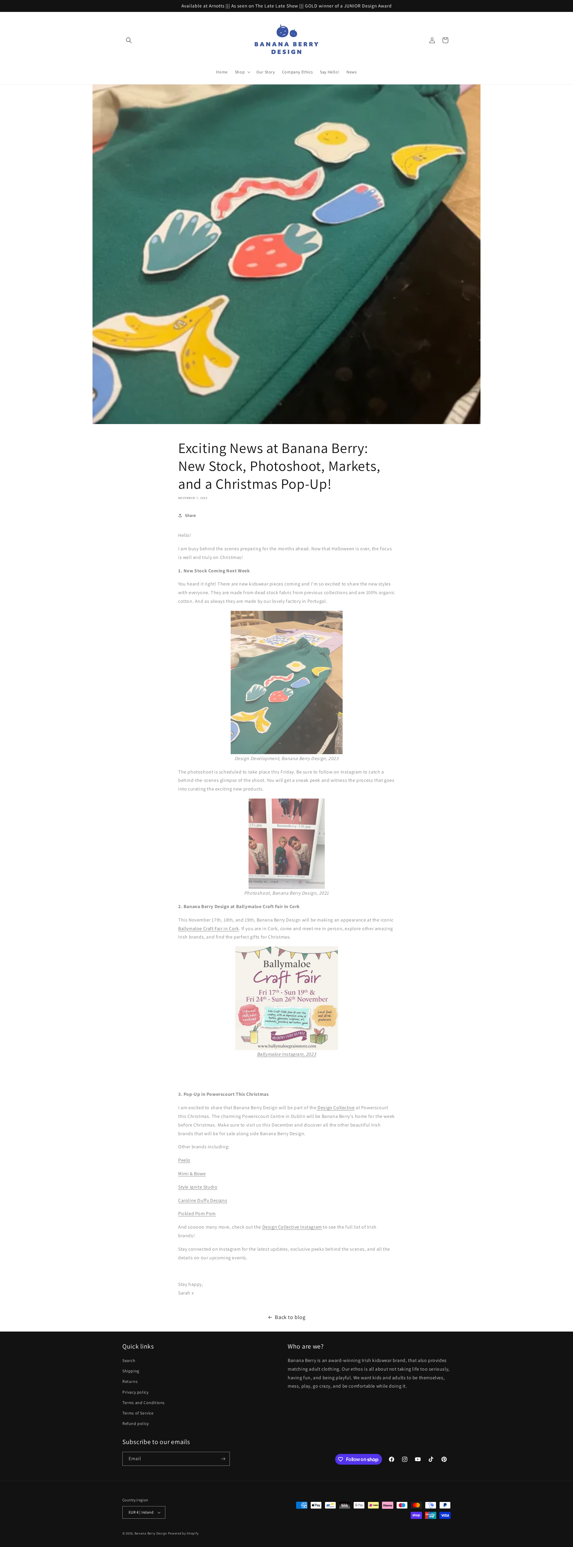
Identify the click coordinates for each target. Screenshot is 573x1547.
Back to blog (290, 1317)
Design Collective (336, 1107)
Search (128, 1360)
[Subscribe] (222, 1459)
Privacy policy (135, 1392)
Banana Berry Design (151, 1533)
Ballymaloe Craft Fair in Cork (208, 928)
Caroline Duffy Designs (202, 1200)
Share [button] (190, 515)
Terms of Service (138, 1413)
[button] (128, 40)
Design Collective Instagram (292, 1227)
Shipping (130, 1371)
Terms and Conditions (143, 1402)
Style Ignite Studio (197, 1187)
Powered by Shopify (183, 1533)
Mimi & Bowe (192, 1173)
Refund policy (135, 1423)
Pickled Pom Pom (197, 1213)
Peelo (184, 1160)
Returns (130, 1381)
